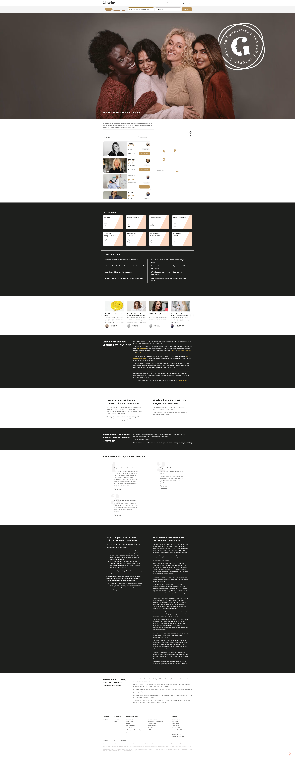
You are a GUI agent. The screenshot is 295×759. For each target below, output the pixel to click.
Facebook (116, 719)
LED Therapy (151, 730)
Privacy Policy (175, 723)
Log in (190, 3)
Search (155, 3)
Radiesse (143, 358)
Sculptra (136, 358)
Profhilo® (128, 723)
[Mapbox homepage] (160, 170)
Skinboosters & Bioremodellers (155, 721)
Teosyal (138, 353)
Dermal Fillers (129, 721)
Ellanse (188, 356)
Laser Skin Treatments (131, 727)
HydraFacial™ (129, 732)
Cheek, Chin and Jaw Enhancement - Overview (121, 260)
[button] (115, 149)
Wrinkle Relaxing (152, 719)
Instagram (105, 719)
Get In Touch (175, 721)
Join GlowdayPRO (181, 3)
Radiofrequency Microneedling (133, 730)
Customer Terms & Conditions (179, 730)
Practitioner (117, 9)
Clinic (123, 9)
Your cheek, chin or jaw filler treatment (118, 272)
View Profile (144, 153)
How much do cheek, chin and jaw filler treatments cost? (169, 279)
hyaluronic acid (141, 348)
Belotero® (188, 351)
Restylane (173, 351)
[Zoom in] (190, 131)
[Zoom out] (190, 133)
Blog (172, 3)
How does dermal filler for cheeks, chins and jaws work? (168, 261)
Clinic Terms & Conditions (178, 727)
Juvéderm (181, 351)
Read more (118, 489)
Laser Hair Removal (130, 725)
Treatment (108, 9)
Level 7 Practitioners (146, 132)
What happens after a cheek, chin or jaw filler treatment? (167, 273)
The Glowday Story (176, 719)
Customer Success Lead (178, 736)
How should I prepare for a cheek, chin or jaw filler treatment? (168, 267)
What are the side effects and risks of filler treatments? (124, 278)
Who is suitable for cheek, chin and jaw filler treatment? (124, 266)
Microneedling (129, 719)
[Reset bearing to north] (190, 136)
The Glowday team (176, 734)
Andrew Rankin (182, 380)
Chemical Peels (152, 723)
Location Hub (175, 732)
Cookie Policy (175, 725)
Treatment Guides (164, 3)
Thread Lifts (151, 727)
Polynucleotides (152, 725)
